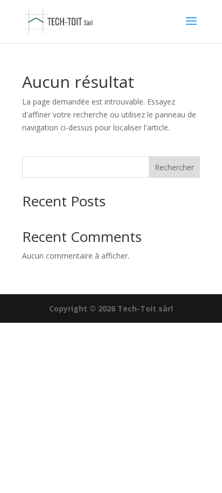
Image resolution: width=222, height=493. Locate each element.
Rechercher (174, 167)
